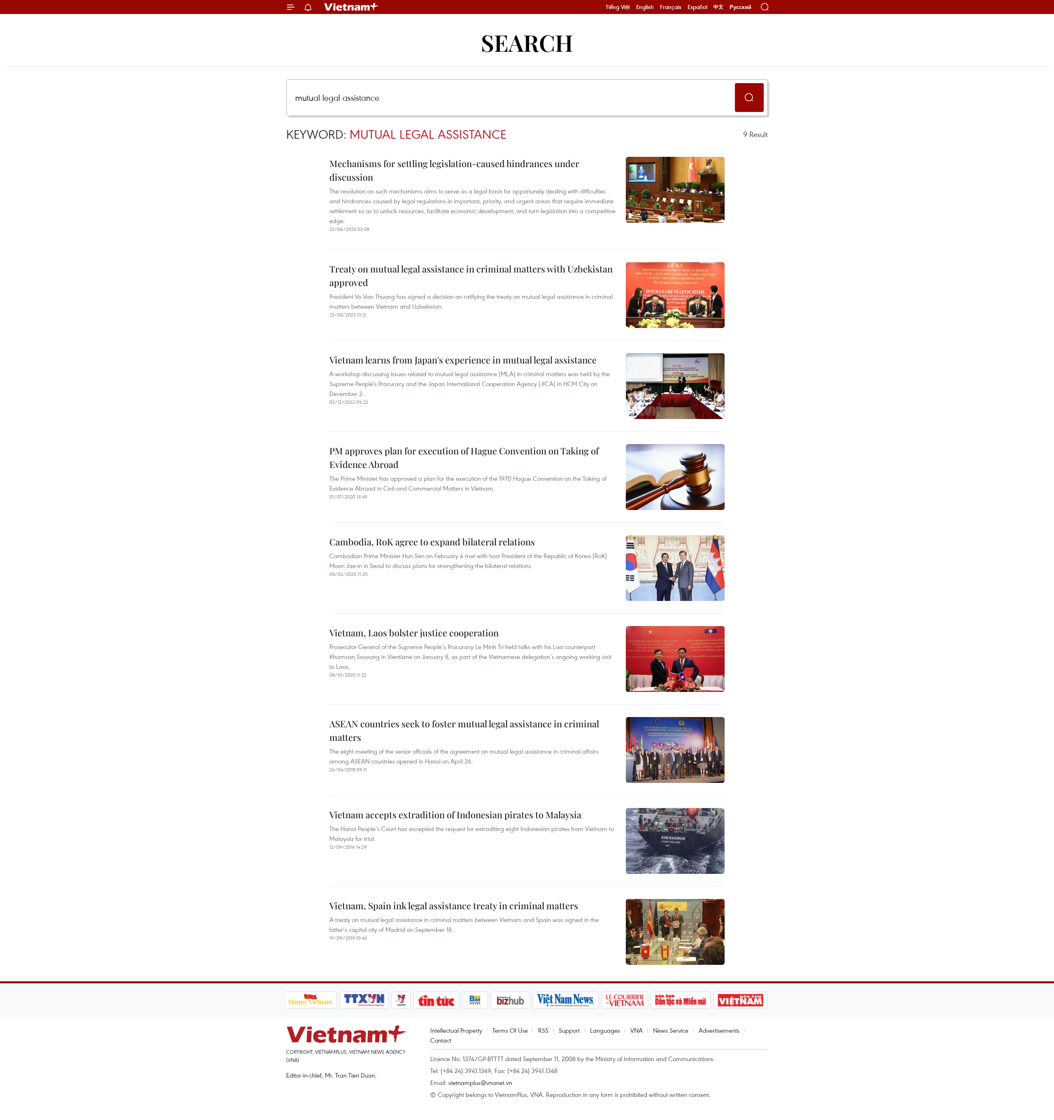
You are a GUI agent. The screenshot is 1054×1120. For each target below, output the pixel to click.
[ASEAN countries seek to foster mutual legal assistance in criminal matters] (675, 750)
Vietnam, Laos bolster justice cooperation (414, 632)
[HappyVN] (310, 1000)
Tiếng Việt (618, 7)
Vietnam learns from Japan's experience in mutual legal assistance (463, 360)
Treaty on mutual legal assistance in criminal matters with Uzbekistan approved (471, 276)
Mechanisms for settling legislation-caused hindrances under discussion (454, 170)
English (645, 7)
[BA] (741, 1000)
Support (569, 1030)
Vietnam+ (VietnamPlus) (351, 7)
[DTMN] (681, 1000)
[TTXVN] (364, 1000)
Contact (440, 1040)
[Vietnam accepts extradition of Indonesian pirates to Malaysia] (675, 841)
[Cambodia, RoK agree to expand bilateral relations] (675, 568)
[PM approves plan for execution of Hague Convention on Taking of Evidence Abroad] (675, 477)
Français (670, 7)
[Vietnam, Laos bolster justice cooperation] (675, 659)
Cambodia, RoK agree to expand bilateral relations (432, 542)
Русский (740, 7)
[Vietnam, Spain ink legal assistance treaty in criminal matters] (675, 932)
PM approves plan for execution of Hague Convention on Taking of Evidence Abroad (464, 457)
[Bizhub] (510, 1000)
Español (697, 7)
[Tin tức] (436, 1000)
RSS (543, 1030)
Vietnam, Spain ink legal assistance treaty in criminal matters (453, 905)
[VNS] (566, 1000)
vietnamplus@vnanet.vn (480, 1082)
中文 (718, 7)
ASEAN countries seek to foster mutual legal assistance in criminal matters (464, 730)
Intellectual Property (456, 1030)
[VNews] (400, 1000)
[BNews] (475, 1000)
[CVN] (625, 1000)
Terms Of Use (510, 1030)
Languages (605, 1030)
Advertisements (719, 1030)
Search (527, 42)
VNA (636, 1030)
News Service (670, 1030)
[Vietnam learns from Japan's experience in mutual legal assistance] (675, 386)
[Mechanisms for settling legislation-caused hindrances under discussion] (675, 190)
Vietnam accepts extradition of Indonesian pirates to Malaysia (455, 814)
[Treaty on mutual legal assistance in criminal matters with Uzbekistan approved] (675, 295)
